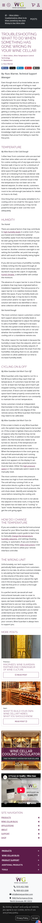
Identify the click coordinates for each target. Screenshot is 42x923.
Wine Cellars (8, 56)
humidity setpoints (9, 539)
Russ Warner (8, 64)
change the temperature (22, 536)
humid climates (7, 274)
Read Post (22, 675)
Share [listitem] (6, 68)
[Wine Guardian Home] (21, 5)
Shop (3, 837)
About (4, 829)
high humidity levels (12, 232)
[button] (3, 5)
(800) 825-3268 (22, 890)
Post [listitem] (13, 68)
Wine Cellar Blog (9, 821)
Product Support (10, 860)
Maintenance (7, 60)
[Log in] (38, 5)
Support (5, 833)
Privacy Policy (22, 918)
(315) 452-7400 (22, 886)
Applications (7, 825)
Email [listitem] (37, 68)
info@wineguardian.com (22, 894)
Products (6, 817)
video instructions (27, 545)
